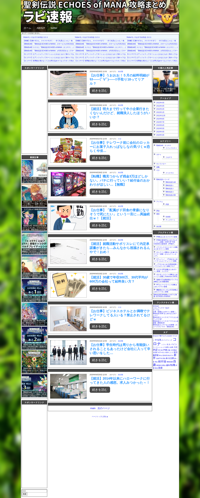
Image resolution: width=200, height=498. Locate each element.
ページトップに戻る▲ (100, 417)
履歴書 (156, 355)
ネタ (119, 139)
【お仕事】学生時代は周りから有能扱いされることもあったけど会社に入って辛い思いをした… (120, 349)
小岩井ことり (168, 352)
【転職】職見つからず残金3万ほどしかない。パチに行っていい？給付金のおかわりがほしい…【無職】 (120, 180)
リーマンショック (159, 347)
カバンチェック (167, 340)
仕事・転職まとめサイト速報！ (164, 312)
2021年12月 (160, 116)
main (93, 408)
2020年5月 (160, 128)
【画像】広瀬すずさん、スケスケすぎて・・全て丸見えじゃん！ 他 (48, 41)
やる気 (158, 340)
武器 (167, 204)
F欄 (160, 336)
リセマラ (169, 157)
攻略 (158, 167)
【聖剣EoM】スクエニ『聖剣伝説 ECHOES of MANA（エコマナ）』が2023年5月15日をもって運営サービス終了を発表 (67, 47)
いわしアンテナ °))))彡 (161, 308)
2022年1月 (160, 112)
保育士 (167, 347)
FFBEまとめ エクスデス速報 (166, 237)
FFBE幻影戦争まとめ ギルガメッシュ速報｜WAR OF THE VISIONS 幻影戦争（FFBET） (165, 242)
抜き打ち (170, 355)
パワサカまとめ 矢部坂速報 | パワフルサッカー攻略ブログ (165, 265)
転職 (172, 365)
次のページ (104, 408)
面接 (160, 368)
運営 (158, 214)
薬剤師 (158, 365)
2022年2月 (160, 109)
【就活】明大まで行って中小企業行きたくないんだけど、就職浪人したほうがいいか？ (120, 113)
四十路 (160, 350)
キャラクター (161, 164)
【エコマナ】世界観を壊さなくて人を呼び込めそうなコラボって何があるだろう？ (53, 61)
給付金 (162, 361)
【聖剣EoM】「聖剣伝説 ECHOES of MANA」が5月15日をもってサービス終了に (53, 51)
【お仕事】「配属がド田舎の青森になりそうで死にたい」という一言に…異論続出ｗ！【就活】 (120, 214)
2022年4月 (160, 103)
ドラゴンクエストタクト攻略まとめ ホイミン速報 (166, 248)
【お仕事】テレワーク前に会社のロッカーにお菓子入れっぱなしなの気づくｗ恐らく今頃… (120, 147)
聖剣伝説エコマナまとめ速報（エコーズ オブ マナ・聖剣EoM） (165, 326)
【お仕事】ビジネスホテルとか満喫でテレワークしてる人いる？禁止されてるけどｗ (120, 315)
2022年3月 (160, 106)
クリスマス (170, 173)
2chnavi (156, 306)
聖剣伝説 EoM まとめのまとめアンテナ (165, 314)
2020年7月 (160, 122)
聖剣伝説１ (170, 185)
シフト (163, 344)
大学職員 (174, 350)
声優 (165, 350)
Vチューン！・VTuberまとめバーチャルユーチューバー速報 (166, 260)
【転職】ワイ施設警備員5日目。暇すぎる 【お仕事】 (164, 90)
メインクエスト (171, 148)
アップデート (170, 220)
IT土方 (164, 336)
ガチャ (158, 155)
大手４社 (161, 352)
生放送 (168, 217)
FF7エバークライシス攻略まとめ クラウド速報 (165, 286)
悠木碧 (164, 355)
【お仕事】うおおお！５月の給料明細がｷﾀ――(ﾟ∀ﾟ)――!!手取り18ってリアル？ (119, 79)
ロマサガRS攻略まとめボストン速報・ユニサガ (165, 270)
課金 (158, 211)
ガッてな (156, 310)
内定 (155, 349)
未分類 (120, 71)
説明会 (163, 365)
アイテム (159, 202)
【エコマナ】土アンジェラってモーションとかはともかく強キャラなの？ (50, 54)
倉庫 (171, 347)
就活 (175, 352)
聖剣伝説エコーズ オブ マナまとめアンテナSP (165, 318)
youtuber (169, 336)
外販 (168, 350)
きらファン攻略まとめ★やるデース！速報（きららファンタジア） (166, 254)
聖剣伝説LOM (171, 195)
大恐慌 (155, 352)
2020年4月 (160, 132)
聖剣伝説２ (170, 189)
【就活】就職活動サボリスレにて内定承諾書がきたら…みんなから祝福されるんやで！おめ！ (120, 248)
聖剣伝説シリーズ (162, 179)
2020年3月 (160, 135)
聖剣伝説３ (170, 192)
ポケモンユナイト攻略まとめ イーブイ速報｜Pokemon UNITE (166, 275)
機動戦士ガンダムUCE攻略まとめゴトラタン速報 (166, 291)
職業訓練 (170, 362)
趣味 (168, 365)
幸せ (160, 355)
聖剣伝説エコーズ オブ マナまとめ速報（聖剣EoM (165, 322)
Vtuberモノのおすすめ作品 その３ (35, 37)
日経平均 (159, 358)
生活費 (171, 358)
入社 (175, 347)
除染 (156, 368)
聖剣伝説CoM (171, 182)
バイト (174, 344)
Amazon (155, 336)
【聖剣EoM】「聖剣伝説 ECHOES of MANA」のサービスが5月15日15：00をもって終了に (56, 44)
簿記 (156, 362)
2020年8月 (160, 119)
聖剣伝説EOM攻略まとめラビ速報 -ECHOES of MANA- (165, 295)
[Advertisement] (33, 111)
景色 (163, 358)
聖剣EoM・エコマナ (163, 145)
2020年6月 (160, 125)
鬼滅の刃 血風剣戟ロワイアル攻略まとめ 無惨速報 (166, 281)
